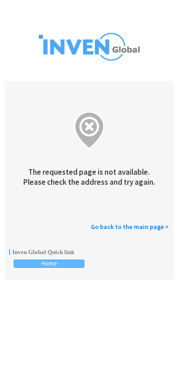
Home (49, 263)
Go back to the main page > (130, 227)
